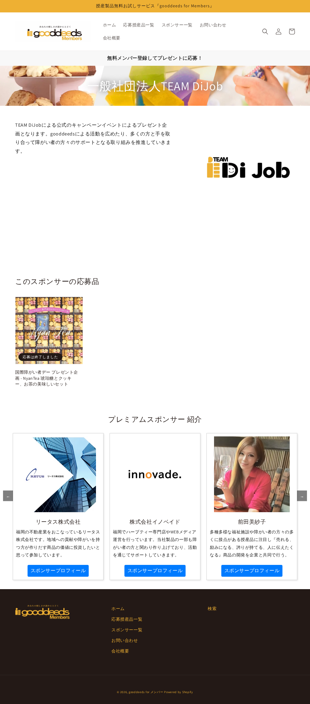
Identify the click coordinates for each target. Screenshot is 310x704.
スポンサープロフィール (58, 570)
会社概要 (120, 651)
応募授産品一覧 (126, 619)
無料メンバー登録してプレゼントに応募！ (155, 58)
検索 (212, 608)
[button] (265, 31)
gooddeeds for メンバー (146, 692)
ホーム (118, 608)
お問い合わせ (124, 640)
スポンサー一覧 (126, 629)
